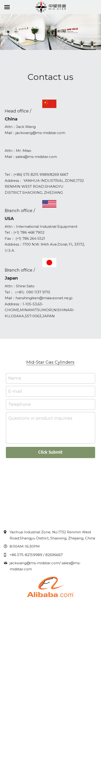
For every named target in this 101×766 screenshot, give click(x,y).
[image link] (50, 586)
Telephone (19, 404)
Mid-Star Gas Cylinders (50, 362)
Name (14, 378)
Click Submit (50, 452)
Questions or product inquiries (40, 418)
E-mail (15, 391)
